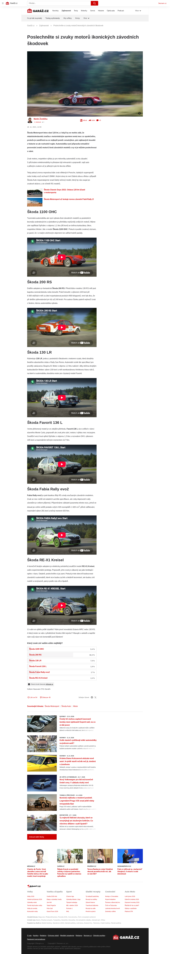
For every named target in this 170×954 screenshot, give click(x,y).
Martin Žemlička (40, 119)
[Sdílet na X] (95, 697)
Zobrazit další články (36, 837)
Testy (76, 11)
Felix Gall (50, 908)
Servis (92, 11)
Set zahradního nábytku (83, 920)
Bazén (38, 920)
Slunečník (64, 920)
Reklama (79, 935)
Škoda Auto (66, 706)
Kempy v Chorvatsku (111, 896)
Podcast (121, 11)
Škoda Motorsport (52, 706)
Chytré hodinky (105, 923)
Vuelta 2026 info (52, 896)
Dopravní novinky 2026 (132, 902)
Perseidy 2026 (62, 917)
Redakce (43, 935)
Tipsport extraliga (71, 902)
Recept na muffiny (91, 899)
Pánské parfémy (116, 923)
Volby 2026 (30, 896)
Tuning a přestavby (52, 18)
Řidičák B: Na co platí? (132, 905)
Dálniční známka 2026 (132, 899)
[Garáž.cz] (38, 10)
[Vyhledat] (94, 3)
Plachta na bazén (46, 920)
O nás (29, 935)
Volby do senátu (32, 908)
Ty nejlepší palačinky (92, 896)
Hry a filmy (67, 18)
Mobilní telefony (47, 923)
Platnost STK (129, 911)
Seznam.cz (162, 3)
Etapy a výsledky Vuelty (54, 899)
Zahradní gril (96, 920)
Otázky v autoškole (131, 908)
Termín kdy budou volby (34, 905)
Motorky (84, 11)
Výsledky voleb (32, 902)
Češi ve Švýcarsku (111, 905)
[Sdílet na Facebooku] (92, 697)
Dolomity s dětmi (110, 911)
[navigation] (3, 3)
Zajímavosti (66, 11)
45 (100, 120)
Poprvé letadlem (110, 899)
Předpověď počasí (51, 917)
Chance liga (70, 896)
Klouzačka (71, 920)
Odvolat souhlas (99, 935)
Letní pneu (79, 923)
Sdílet (93, 120)
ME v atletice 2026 (72, 905)
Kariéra (35, 935)
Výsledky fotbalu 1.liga (73, 899)
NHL (67, 911)
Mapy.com (41, 917)
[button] (85, 84)
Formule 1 (69, 908)
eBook (85, 120)
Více (137, 11)
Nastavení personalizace (36, 939)
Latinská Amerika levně (112, 908)
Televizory (96, 923)
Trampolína (56, 920)
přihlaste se (49, 684)
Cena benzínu (72, 917)
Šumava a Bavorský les (112, 902)
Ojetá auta (111, 11)
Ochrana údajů (53, 935)
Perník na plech (91, 911)
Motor (75, 706)
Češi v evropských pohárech (87, 917)
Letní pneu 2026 (130, 896)
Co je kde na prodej (34, 18)
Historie (101, 11)
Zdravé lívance (90, 902)
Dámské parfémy (70, 923)
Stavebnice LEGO (58, 923)
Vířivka (103, 920)
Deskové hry (88, 923)
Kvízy (77, 18)
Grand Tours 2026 (52, 911)
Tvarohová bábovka (92, 905)
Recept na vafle (91, 908)
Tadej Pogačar (51, 905)
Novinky (55, 11)
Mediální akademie (67, 935)
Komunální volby (32, 911)
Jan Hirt (49, 902)
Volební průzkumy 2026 (34, 899)
